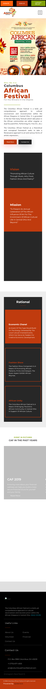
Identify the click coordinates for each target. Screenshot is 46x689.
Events (26, 632)
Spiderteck (18, 684)
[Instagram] (9, 686)
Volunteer (9, 637)
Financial (27, 637)
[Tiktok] (20, 686)
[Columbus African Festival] (11, 12)
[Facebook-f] (4, 686)
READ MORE (36, 615)
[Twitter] (14, 686)
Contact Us (10, 641)
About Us (9, 632)
